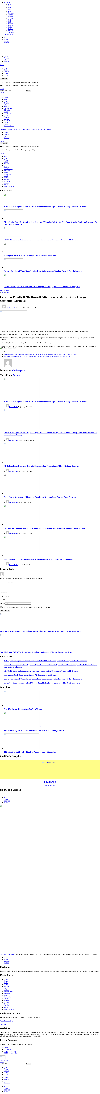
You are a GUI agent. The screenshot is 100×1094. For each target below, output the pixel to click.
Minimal (10, 25)
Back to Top (4, 1060)
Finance (6, 117)
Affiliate (10, 29)
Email (2, 600)
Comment (3, 593)
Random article (8, 34)
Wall (9, 22)
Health (6, 75)
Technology (7, 120)
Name (2, 596)
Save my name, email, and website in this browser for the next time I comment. (26, 607)
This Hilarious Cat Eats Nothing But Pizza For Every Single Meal (30, 752)
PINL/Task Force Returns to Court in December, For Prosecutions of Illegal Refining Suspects (41, 466)
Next (7, 290)
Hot (5, 60)
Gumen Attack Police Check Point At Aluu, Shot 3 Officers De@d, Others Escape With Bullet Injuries (44, 528)
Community (11, 32)
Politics (6, 70)
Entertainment (8, 108)
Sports (6, 112)
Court (5, 105)
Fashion (10, 15)
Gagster (10, 6)
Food (9, 9)
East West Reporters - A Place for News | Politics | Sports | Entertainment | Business (25, 129)
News (6, 96)
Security (6, 103)
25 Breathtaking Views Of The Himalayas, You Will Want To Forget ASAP (34, 730)
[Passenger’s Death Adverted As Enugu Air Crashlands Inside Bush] (52, 248)
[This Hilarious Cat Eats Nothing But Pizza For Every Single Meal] (52, 741)
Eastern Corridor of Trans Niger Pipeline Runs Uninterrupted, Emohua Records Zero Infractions (43, 271)
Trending (6, 61)
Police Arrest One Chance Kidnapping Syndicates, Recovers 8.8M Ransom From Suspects (40, 497)
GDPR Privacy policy (10, 1051)
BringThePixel (50, 782)
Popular (6, 58)
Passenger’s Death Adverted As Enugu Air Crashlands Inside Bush (30, 255)
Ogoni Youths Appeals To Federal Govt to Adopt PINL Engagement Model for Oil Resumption (42, 287)
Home (6, 68)
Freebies (10, 16)
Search (28, 90)
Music (10, 11)
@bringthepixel (50, 785)
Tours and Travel (9, 126)
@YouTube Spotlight (6, 1021)
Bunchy (10, 30)
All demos (7, 2)
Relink (10, 8)
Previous (2, 290)
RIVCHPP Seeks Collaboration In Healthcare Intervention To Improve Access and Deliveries (41, 240)
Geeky (10, 27)
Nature (6, 124)
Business (6, 71)
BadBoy (10, 23)
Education (7, 110)
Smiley (10, 20)
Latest (6, 56)
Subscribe (3, 1024)
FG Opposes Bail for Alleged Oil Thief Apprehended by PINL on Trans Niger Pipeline (38, 559)
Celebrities (11, 18)
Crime (6, 73)
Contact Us (7, 1049)
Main (9, 4)
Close (2, 1062)
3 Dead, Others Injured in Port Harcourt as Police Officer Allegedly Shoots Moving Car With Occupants (45, 207)
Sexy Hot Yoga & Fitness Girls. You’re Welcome (23, 709)
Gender (6, 122)
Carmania (11, 13)
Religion (6, 119)
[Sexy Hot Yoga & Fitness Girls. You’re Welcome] (52, 698)
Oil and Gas (7, 113)
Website (2, 603)
